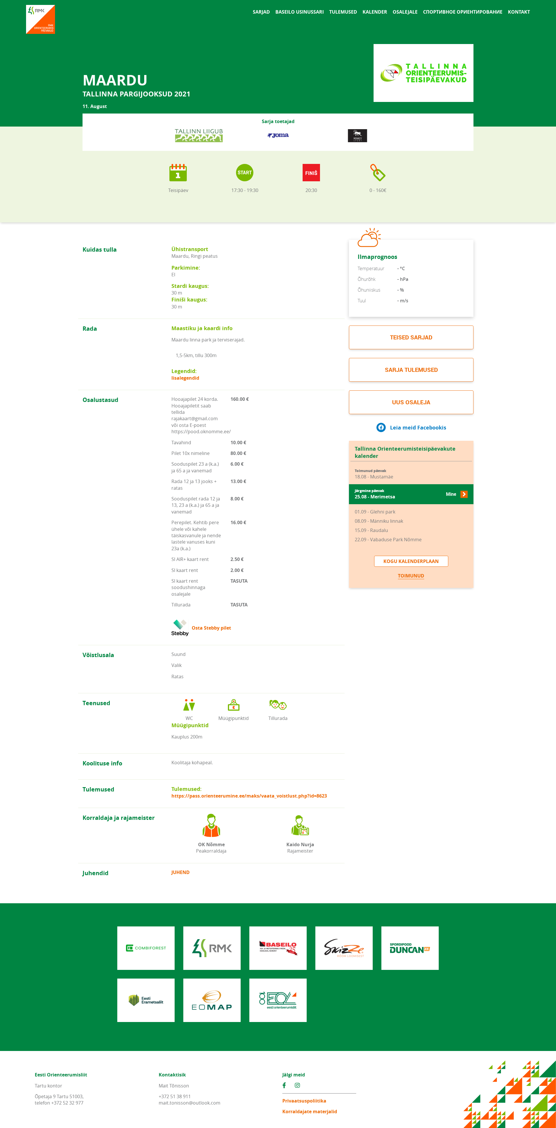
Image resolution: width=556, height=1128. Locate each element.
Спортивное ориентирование (462, 12)
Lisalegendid (185, 378)
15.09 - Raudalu (371, 530)
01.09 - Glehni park (375, 512)
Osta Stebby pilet (211, 628)
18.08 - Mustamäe (374, 474)
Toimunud (411, 576)
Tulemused (343, 12)
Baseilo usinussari (299, 12)
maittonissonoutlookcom (189, 1103)
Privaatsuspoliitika (304, 1101)
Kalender (375, 12)
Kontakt (519, 12)
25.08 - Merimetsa (405, 494)
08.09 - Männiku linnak (379, 521)
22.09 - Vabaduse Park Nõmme (388, 539)
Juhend (180, 872)
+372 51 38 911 (175, 1096)
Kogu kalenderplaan (411, 561)
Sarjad (261, 12)
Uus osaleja (411, 402)
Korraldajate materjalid (309, 1111)
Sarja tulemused (411, 370)
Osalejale (405, 12)
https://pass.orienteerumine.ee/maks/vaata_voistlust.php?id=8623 (249, 796)
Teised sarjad (411, 337)
